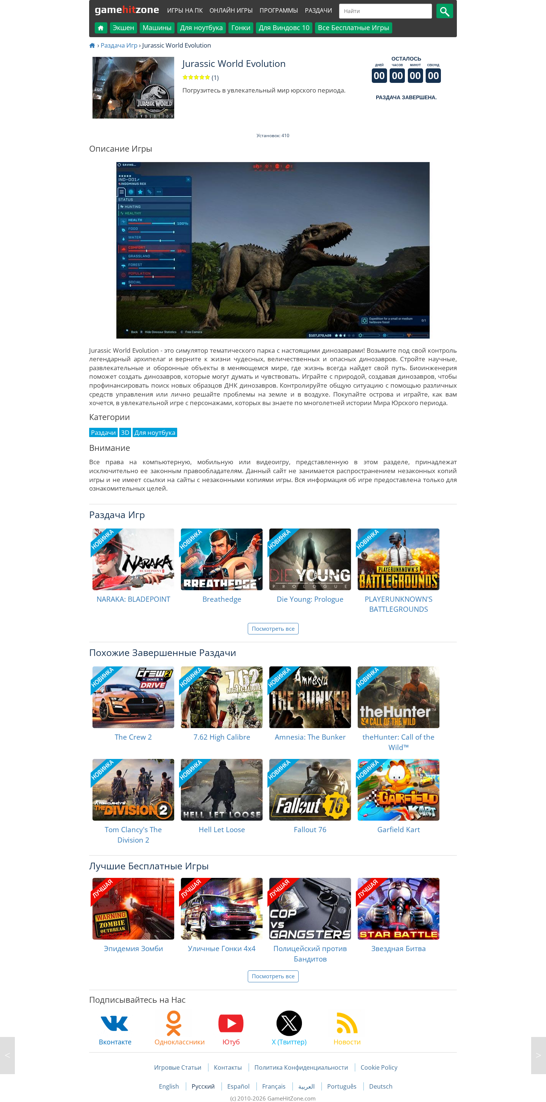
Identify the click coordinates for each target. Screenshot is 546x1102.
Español (239, 1086)
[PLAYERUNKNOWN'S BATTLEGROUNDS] (398, 559)
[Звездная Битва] (398, 909)
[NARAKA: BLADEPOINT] (133, 559)
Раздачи (318, 10)
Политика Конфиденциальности (301, 1067)
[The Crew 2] (133, 697)
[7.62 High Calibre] (222, 697)
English (170, 1086)
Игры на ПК (185, 10)
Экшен (123, 27)
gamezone (127, 9)
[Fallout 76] (310, 790)
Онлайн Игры (231, 10)
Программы (279, 10)
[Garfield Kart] (398, 790)
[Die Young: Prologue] (310, 559)
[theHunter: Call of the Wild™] (398, 697)
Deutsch (381, 1086)
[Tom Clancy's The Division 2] (133, 790)
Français (274, 1086)
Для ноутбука (201, 27)
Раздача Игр (119, 45)
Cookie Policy (379, 1067)
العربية (307, 1086)
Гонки (240, 27)
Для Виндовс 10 (284, 27)
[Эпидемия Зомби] (133, 909)
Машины (157, 27)
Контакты (228, 1067)
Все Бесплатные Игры (353, 27)
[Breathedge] (222, 559)
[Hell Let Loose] (222, 790)
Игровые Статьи (177, 1067)
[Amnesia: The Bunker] (310, 697)
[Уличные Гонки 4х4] (222, 909)
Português (342, 1086)
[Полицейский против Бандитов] (310, 909)
